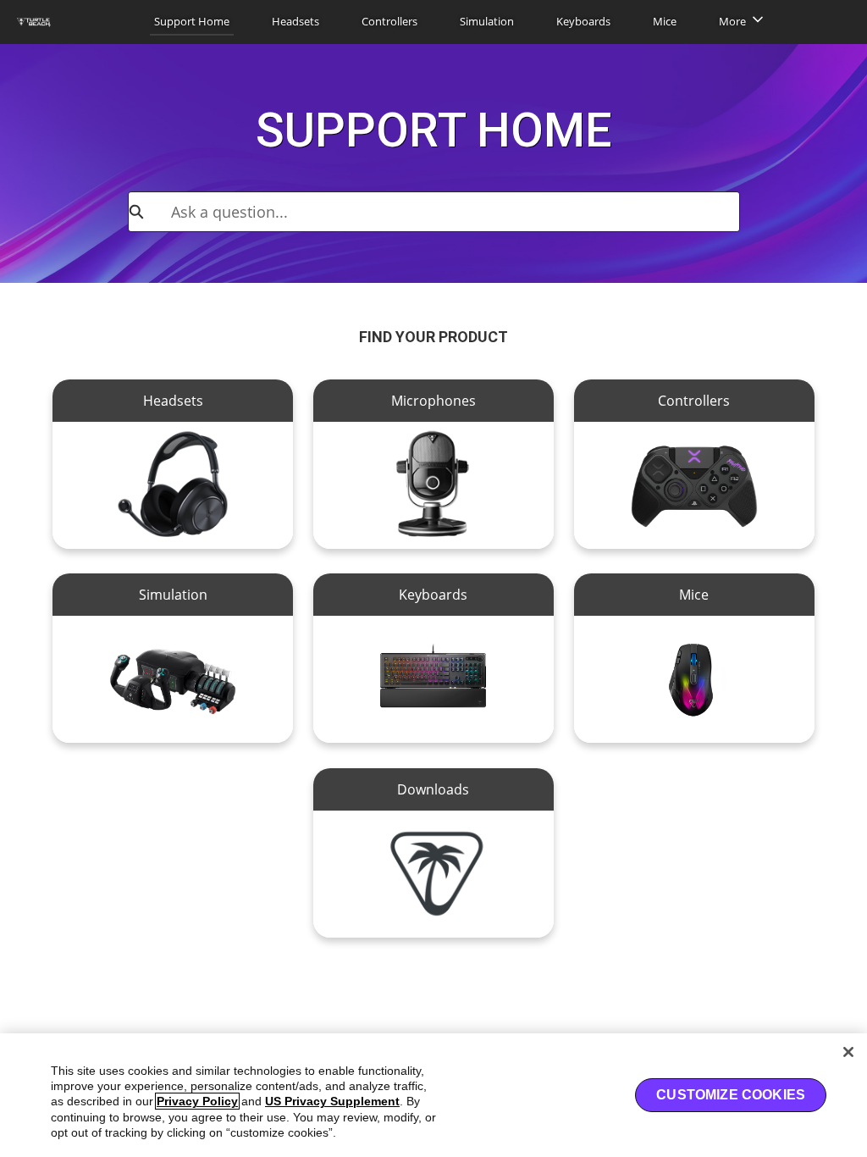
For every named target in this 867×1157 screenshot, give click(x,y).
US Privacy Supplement (332, 1101)
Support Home (191, 21)
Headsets (295, 21)
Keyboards (583, 21)
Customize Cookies (730, 1095)
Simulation (487, 21)
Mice (664, 21)
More (732, 21)
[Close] (848, 1052)
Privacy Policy (197, 1101)
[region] (433, 1095)
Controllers (389, 21)
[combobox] (455, 211)
